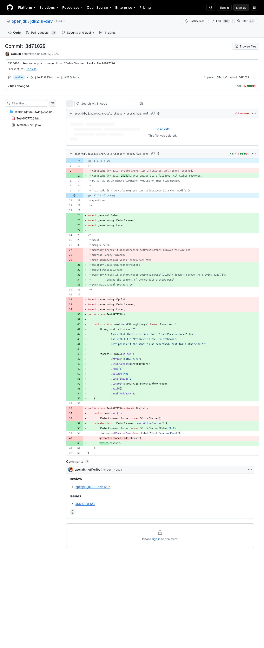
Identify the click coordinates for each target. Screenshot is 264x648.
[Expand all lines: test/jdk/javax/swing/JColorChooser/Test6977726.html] (158, 113)
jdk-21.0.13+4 (44, 77)
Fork (222, 20)
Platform (25, 7)
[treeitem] (30, 118)
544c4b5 (222, 77)
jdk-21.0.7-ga (70, 77)
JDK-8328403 (85, 503)
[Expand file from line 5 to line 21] (74, 195)
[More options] (254, 113)
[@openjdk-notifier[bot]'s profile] (70, 469)
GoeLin (16, 53)
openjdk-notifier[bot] (89, 469)
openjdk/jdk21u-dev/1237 (92, 487)
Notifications (197, 20)
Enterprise (123, 7)
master (19, 77)
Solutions (47, 7)
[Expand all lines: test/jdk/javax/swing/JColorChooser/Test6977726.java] (158, 154)
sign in (156, 539)
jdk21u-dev (41, 21)
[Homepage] (10, 7)
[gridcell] (162, 160)
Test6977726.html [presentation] (28, 118)
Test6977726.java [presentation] (28, 124)
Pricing (145, 7)
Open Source (97, 7)
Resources (70, 7)
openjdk (19, 21)
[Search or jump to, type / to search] (210, 7)
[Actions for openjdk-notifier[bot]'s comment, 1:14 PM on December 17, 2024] (250, 469)
